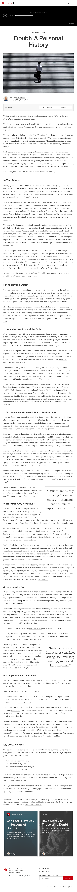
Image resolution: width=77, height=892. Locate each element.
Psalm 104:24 (57, 568)
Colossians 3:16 (57, 573)
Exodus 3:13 (50, 387)
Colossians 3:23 (45, 576)
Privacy (65, 887)
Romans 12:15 (45, 570)
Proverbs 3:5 (57, 234)
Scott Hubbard (8, 800)
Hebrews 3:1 (43, 579)
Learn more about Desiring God (18, 876)
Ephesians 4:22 (18, 373)
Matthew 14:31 (22, 393)
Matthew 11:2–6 (62, 296)
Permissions (57, 887)
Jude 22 (51, 429)
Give (70, 887)
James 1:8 (8, 245)
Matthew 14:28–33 (34, 299)
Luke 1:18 (43, 390)
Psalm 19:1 (46, 568)
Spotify (63, 107)
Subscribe (68, 878)
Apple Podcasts (47, 107)
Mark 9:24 (53, 172)
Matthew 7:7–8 (35, 628)
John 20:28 (20, 780)
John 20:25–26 (24, 702)
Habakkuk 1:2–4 (22, 390)
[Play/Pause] (5, 15)
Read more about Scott (33, 804)
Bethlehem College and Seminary (34, 802)
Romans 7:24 (46, 379)
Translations (49, 887)
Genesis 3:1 (62, 359)
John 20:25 (47, 163)
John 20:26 (15, 710)
